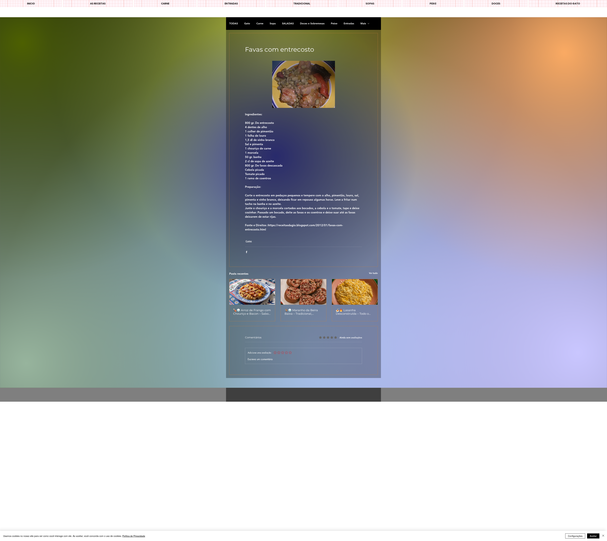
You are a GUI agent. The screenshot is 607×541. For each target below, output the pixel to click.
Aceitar (593, 536)
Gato (247, 23)
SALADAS (288, 23)
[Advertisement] (95, 449)
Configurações (575, 536)
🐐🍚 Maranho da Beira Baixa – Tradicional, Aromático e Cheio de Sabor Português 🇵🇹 (301, 311)
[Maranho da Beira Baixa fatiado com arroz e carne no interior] (303, 292)
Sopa (273, 23)
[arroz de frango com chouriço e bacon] (252, 292)
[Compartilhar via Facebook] (246, 252)
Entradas (349, 23)
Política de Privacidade (133, 536)
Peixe (334, 23)
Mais (363, 23)
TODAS (233, 23)
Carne (259, 23)
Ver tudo (373, 273)
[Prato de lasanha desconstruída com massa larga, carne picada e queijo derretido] (355, 292)
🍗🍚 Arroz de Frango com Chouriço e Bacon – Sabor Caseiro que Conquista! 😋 (252, 311)
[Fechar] (603, 535)
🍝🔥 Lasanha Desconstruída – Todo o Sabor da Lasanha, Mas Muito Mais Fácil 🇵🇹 (352, 311)
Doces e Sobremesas (312, 23)
